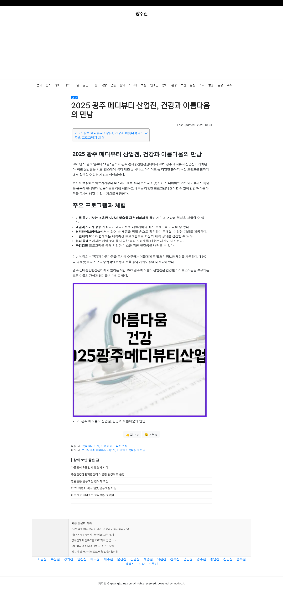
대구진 (95, 559)
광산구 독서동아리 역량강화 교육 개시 (92, 534)
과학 (67, 85)
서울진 (42, 559)
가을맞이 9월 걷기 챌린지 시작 (89, 467)
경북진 (129, 564)
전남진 (228, 559)
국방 (104, 85)
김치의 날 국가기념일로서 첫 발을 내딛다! (94, 551)
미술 (76, 85)
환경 (174, 85)
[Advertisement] (141, 51)
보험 (143, 85)
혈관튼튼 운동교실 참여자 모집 (89, 481)
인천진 (81, 559)
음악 (122, 85)
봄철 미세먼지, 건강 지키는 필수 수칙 (104, 446)
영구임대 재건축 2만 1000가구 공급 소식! (94, 540)
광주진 (201, 559)
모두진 (153, 564)
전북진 (174, 559)
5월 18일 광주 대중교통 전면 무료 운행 (92, 546)
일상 (220, 85)
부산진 (55, 559)
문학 (48, 85)
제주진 (108, 559)
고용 (94, 85)
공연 (85, 85)
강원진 (135, 559)
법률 (113, 85)
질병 (192, 85)
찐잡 (141, 564)
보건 (183, 85)
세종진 (148, 559)
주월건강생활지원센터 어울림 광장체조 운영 (98, 474)
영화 (57, 85)
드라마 (133, 85)
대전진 (161, 559)
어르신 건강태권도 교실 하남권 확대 (93, 495)
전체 (39, 85)
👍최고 (132, 435)
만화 (164, 85)
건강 (74, 97)
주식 (229, 85)
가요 (201, 85)
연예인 (154, 85)
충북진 (241, 559)
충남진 (214, 559)
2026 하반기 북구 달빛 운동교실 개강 (93, 488)
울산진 (121, 559)
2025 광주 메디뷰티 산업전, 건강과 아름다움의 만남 (111, 133)
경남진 (188, 559)
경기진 (68, 559)
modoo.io (179, 583)
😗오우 (150, 435)
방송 (211, 85)
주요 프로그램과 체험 (89, 137)
